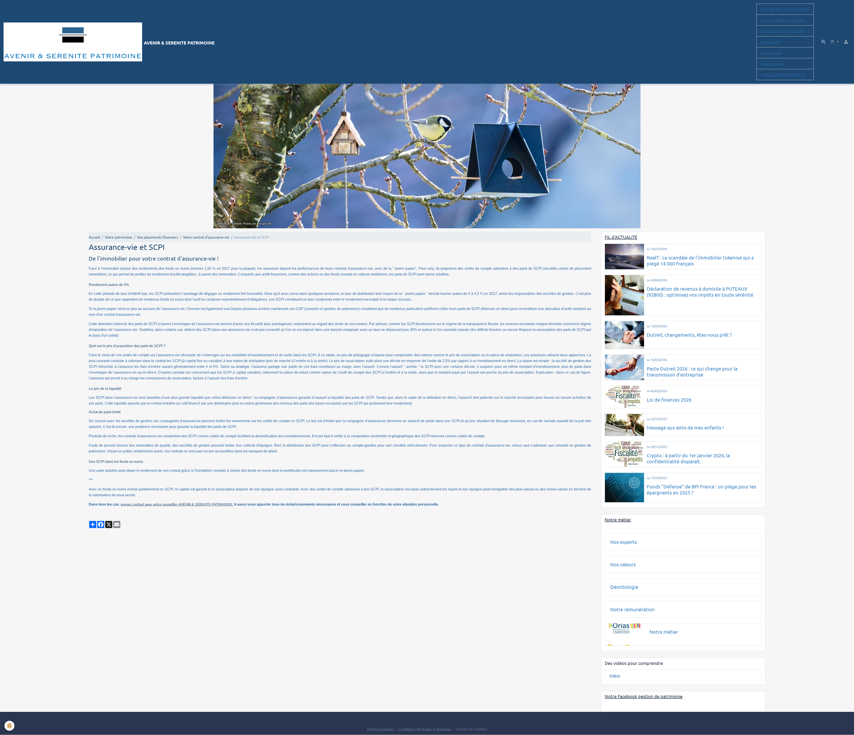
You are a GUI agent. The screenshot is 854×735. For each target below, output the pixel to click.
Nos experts (623, 542)
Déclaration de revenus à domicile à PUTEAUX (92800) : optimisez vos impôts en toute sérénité (700, 292)
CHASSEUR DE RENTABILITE (783, 74)
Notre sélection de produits (782, 20)
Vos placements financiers (157, 237)
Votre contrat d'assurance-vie (206, 237)
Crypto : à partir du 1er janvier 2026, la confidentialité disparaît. (688, 458)
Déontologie (624, 587)
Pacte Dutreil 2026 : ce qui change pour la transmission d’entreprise (692, 371)
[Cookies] (9, 726)
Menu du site (771, 53)
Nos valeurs (623, 564)
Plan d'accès (770, 42)
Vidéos (614, 675)
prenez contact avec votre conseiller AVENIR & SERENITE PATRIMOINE (176, 504)
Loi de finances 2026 (669, 400)
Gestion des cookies (471, 729)
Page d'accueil (772, 63)
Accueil (94, 237)
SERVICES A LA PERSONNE (783, 31)
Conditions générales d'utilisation (425, 729)
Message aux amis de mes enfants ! (685, 427)
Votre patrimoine (118, 237)
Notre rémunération (632, 609)
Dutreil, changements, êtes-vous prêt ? (689, 335)
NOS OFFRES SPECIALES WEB (785, 9)
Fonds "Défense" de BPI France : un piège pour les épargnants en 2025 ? (701, 489)
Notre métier (663, 632)
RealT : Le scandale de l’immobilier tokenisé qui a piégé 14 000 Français (700, 260)
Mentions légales (380, 729)
